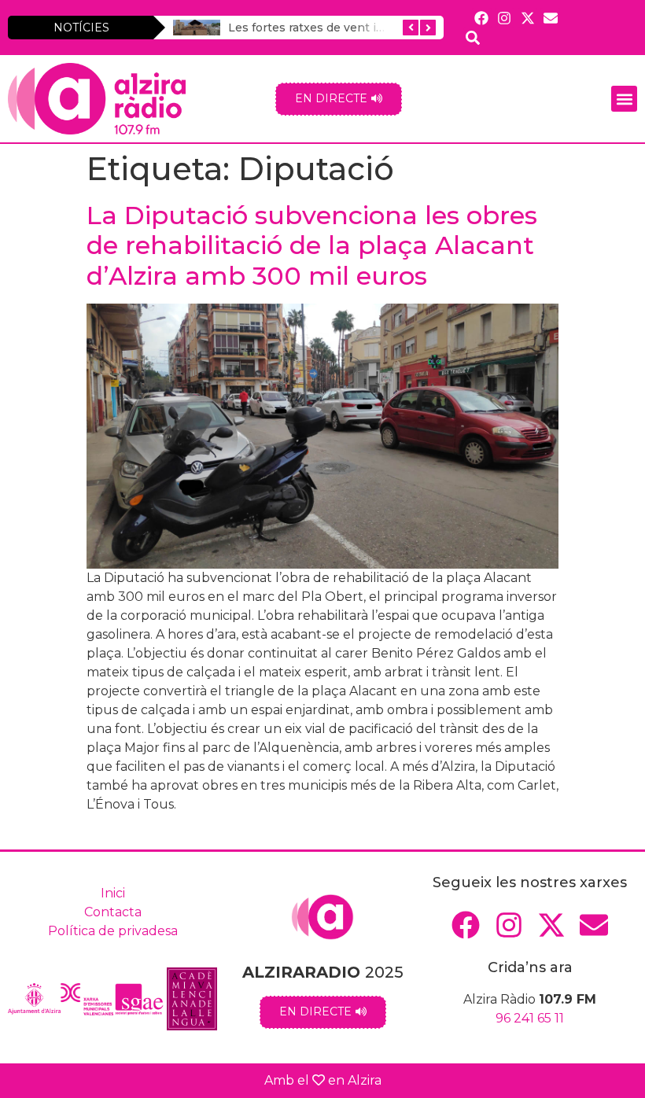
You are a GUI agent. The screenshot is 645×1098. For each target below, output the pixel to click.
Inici (113, 893)
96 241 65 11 (530, 1018)
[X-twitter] (527, 18)
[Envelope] (550, 18)
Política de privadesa (113, 930)
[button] (624, 99)
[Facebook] (482, 18)
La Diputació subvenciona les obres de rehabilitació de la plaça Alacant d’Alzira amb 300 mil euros (312, 245)
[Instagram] (504, 18)
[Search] (473, 37)
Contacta (113, 912)
